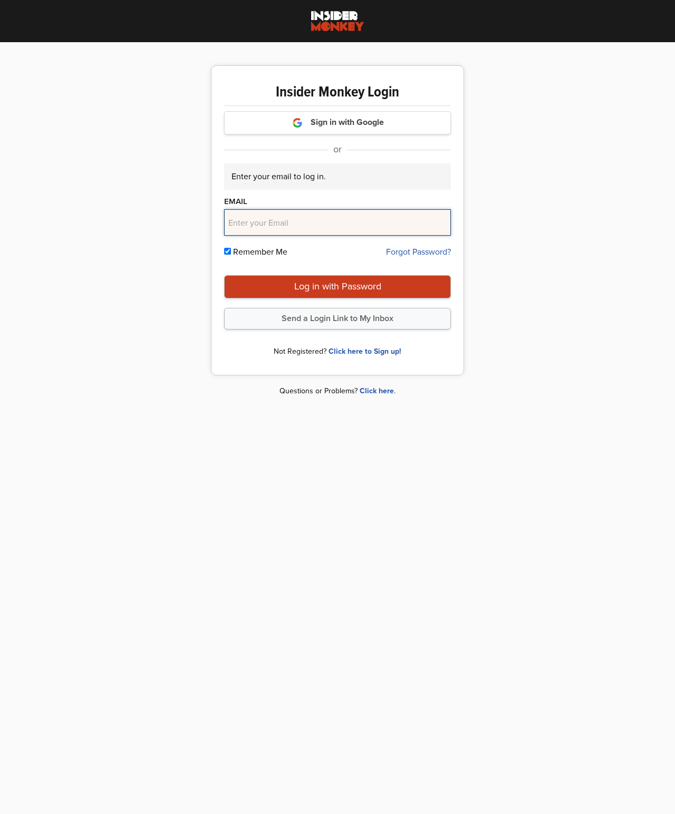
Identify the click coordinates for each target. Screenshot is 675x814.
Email (235, 201)
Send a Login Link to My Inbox (337, 318)
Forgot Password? (418, 252)
